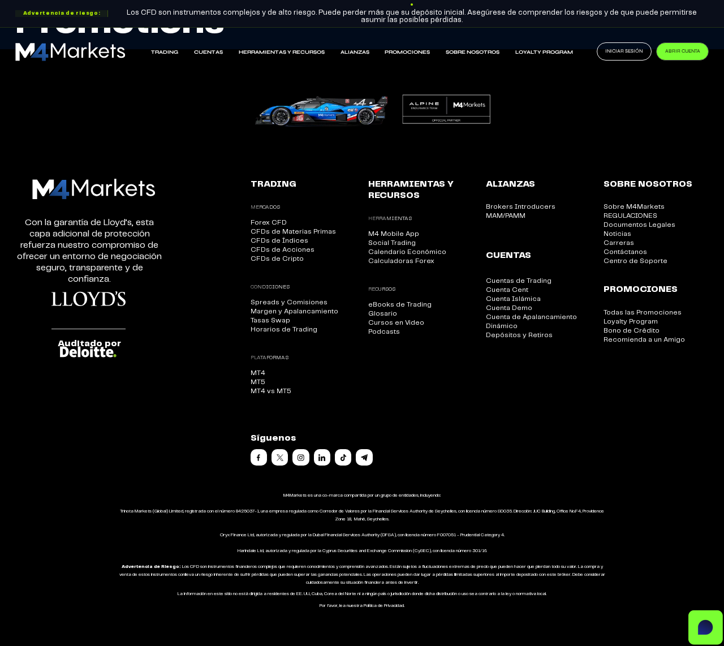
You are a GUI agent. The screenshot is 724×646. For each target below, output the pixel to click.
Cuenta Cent (507, 290)
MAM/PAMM (505, 216)
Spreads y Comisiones (289, 302)
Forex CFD (269, 222)
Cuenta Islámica (513, 299)
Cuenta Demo (509, 308)
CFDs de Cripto (277, 259)
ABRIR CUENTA (682, 51)
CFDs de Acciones (282, 250)
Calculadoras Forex (401, 261)
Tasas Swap (270, 320)
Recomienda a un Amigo (644, 340)
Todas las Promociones (643, 312)
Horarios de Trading (284, 329)
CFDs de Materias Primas (293, 232)
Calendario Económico (407, 252)
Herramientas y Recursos (282, 52)
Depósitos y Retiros (519, 335)
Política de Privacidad (384, 606)
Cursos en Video (396, 323)
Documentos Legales (639, 225)
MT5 (258, 382)
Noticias (617, 234)
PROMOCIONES (407, 52)
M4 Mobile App (393, 234)
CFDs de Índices (279, 241)
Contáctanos (625, 252)
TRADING (164, 52)
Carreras (619, 243)
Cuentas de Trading (518, 281)
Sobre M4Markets (634, 207)
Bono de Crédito (632, 331)
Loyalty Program (544, 52)
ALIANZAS (355, 52)
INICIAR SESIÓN (624, 51)
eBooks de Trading (400, 305)
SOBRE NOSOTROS (472, 52)
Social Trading (392, 243)
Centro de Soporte (635, 261)
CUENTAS (208, 52)
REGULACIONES (630, 216)
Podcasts (384, 332)
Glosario (382, 314)
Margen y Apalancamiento (294, 311)
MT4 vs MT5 (271, 391)
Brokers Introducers (520, 207)
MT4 (258, 373)
